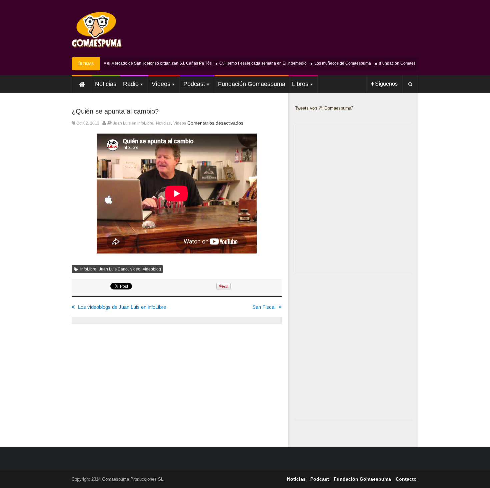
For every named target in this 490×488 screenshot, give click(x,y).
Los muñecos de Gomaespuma (339, 63)
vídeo (135, 269)
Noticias (163, 123)
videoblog (152, 269)
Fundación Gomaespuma (362, 479)
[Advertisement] (345, 356)
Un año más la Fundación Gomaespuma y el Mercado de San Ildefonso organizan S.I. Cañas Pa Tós (117, 63)
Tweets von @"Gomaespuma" (324, 108)
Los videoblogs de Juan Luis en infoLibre (122, 307)
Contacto (406, 479)
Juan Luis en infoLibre (133, 123)
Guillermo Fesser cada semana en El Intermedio (259, 63)
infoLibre (88, 269)
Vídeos (179, 123)
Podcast (319, 479)
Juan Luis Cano (113, 269)
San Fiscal (263, 307)
